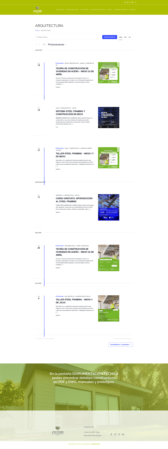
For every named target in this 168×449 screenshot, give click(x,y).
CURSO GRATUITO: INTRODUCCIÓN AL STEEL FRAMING (74, 200)
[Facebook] (125, 2)
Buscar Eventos (109, 37)
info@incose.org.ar (92, 435)
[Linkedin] (132, 2)
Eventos (37, 30)
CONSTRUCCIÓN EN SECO (72, 9)
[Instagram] (127, 2)
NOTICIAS (109, 9)
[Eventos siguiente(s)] (40, 44)
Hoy (44, 44)
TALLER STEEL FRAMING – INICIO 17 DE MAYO (75, 155)
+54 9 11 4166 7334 (91, 432)
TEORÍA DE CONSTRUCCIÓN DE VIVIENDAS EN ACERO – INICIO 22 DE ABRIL (75, 251)
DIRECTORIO (132, 9)
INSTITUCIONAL (60, 9)
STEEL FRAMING (84, 9)
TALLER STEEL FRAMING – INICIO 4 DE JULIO (74, 301)
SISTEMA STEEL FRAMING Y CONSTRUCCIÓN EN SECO (70, 113)
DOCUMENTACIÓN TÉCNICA (120, 9)
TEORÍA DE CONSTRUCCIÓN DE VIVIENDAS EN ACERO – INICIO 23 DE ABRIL (75, 71)
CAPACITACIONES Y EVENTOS (98, 9)
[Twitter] (130, 2)
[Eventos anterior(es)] (36, 44)
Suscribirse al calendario (119, 344)
